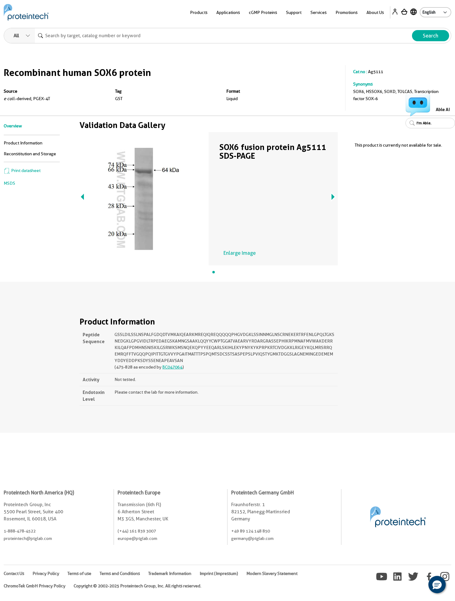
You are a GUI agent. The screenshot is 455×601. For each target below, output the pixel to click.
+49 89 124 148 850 (250, 530)
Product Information (23, 142)
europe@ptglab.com (137, 538)
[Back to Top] (418, 585)
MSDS (9, 183)
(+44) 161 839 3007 (137, 530)
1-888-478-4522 (20, 530)
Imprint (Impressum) (219, 573)
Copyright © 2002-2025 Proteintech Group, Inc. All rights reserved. (137, 585)
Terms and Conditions (120, 573)
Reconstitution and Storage (30, 153)
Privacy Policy (45, 573)
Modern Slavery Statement (271, 573)
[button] (437, 584)
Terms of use (79, 573)
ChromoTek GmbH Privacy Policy (34, 585)
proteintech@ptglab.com (28, 538)
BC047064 (172, 367)
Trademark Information (169, 573)
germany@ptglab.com (252, 538)
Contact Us (14, 573)
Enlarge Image (239, 253)
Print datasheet (25, 170)
